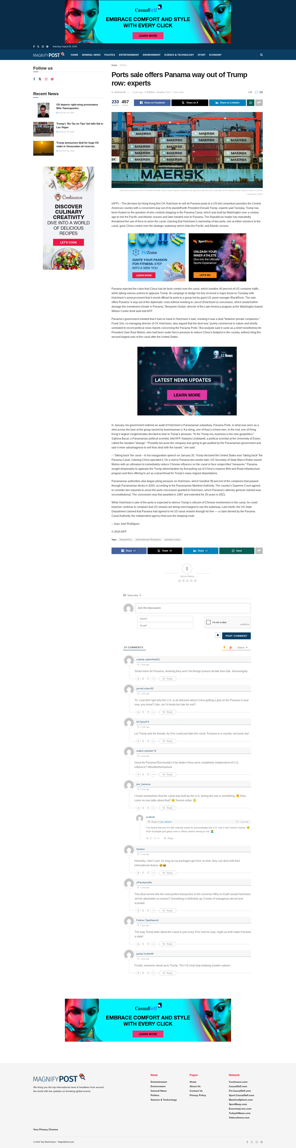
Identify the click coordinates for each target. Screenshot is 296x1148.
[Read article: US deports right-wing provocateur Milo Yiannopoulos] (43, 110)
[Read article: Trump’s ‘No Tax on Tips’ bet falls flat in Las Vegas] (43, 129)
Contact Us (196, 1090)
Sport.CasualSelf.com (241, 1095)
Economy (215, 54)
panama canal (172, 539)
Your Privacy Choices (45, 1129)
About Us (195, 1086)
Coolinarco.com (238, 1081)
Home (74, 54)
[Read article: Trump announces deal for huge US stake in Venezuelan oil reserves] (43, 148)
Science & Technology (179, 54)
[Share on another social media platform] (259, 102)
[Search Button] (261, 54)
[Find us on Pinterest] (47, 47)
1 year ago (137, 92)
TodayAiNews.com (239, 1113)
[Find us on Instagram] (43, 47)
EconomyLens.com (240, 1108)
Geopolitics (126, 539)
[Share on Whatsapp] (250, 102)
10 (260, 92)
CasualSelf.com (238, 1086)
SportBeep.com (238, 1104)
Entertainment (129, 54)
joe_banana (166, 822)
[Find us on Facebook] (34, 47)
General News (91, 54)
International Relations (148, 539)
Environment (152, 54)
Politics (109, 54)
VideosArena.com (239, 1117)
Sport (201, 54)
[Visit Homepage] (49, 55)
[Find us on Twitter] (38, 47)
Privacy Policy (198, 1095)
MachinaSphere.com (241, 1099)
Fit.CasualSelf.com (240, 1090)
